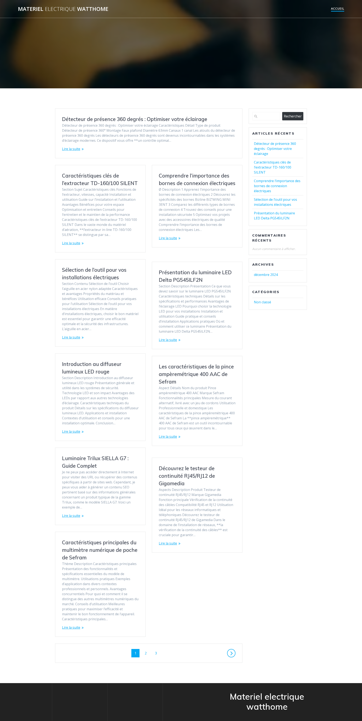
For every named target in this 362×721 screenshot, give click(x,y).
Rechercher (293, 116)
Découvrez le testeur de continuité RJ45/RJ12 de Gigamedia (187, 476)
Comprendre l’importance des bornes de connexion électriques (277, 186)
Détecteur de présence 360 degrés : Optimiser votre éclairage (134, 119)
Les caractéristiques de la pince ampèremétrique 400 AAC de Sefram (196, 374)
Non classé (262, 302)
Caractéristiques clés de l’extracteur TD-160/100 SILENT (272, 167)
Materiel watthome (63, 9)
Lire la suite (71, 149)
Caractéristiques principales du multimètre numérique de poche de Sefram (99, 550)
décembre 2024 (266, 274)
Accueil (337, 8)
